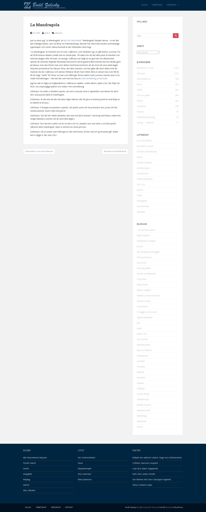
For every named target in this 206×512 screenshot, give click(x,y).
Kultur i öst (142, 333)
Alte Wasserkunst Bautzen (35, 457)
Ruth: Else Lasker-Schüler (143, 474)
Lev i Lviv (141, 184)
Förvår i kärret (29, 463)
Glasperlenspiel (84, 468)
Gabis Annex (142, 284)
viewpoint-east (143, 410)
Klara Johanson (85, 479)
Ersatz (139, 157)
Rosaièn (140, 383)
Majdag (26, 479)
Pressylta (141, 366)
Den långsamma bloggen (148, 251)
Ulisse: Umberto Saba (142, 485)
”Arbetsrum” (157, 5)
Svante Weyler (143, 394)
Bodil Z (47, 33)
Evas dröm (141, 262)
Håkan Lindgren (144, 290)
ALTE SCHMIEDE (144, 140)
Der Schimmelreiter (86, 457)
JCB (138, 323)
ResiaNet (141, 377)
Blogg (145, 5)
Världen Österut (144, 405)
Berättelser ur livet (145, 68)
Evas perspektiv (144, 268)
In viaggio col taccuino (147, 312)
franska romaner (144, 162)
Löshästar (141, 106)
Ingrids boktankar (144, 317)
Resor (139, 84)
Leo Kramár (142, 339)
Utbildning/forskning (146, 117)
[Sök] (176, 35)
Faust (80, 463)
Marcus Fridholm (144, 350)
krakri (139, 328)
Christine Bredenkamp (147, 151)
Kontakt (69, 507)
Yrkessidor (171, 5)
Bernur (140, 246)
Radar (139, 195)
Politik (139, 89)
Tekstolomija (143, 399)
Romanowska (143, 206)
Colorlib (162, 507)
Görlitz (26, 468)
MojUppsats (142, 355)
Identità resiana (144, 301)
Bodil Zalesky (130, 507)
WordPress (178, 507)
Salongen (141, 211)
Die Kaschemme (144, 257)
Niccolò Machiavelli (72, 40)
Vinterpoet (141, 421)
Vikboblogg (142, 415)
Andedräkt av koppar (146, 241)
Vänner (26, 485)
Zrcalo (140, 426)
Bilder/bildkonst (144, 79)
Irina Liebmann (84, 474)
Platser (140, 100)
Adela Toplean (143, 235)
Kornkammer (143, 173)
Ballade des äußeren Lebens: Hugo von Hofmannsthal (156, 457)
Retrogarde (142, 200)
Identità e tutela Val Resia (148, 295)
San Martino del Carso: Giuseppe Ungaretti (151, 479)
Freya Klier (141, 279)
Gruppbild (27, 474)
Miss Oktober (29, 490)
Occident (141, 361)
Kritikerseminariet (145, 179)
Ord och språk (143, 95)
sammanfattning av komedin (94, 78)
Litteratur (59, 33)
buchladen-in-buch (145, 146)
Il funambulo (142, 306)
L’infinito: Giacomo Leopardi (145, 463)
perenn (140, 190)
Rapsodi (140, 372)
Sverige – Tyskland (145, 122)
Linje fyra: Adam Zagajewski (145, 468)
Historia (140, 111)
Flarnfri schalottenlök (146, 273)
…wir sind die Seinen (146, 230)
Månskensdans (143, 344)
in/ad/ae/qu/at (143, 168)
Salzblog (140, 388)
